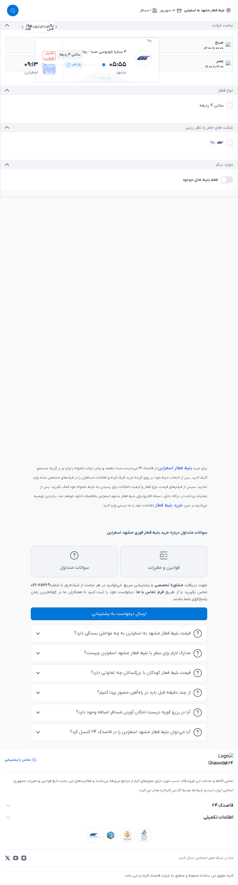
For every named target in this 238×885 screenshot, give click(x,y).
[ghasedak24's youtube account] (16, 858)
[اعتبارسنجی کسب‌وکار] (144, 835)
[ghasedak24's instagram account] (24, 858)
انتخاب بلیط (49, 69)
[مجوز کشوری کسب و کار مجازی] (110, 835)
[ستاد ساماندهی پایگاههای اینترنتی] (127, 835)
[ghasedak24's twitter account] (7, 858)
